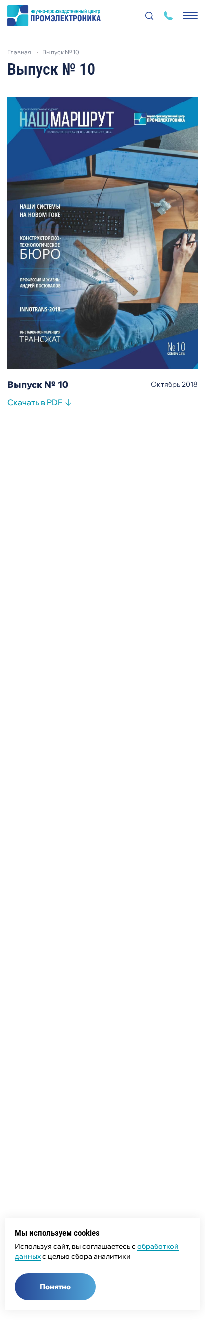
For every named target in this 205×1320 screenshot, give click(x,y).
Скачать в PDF (34, 403)
